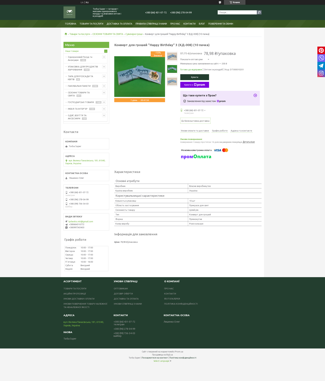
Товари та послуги (79, 34)
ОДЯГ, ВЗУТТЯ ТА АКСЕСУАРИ (77, 117)
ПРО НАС (175, 23)
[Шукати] (259, 12)
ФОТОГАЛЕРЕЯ (172, 298)
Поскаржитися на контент (155, 358)
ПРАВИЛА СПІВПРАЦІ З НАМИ (151, 23)
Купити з (188, 85)
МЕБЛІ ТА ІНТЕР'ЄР (78, 109)
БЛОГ (202, 23)
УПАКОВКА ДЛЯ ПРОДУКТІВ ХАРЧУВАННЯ (83, 68)
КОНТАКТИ (189, 23)
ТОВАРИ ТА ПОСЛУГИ (91, 23)
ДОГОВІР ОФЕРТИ (123, 293)
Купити (194, 77)
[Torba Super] (76, 12)
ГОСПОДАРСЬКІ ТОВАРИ (81, 102)
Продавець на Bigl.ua (162, 355)
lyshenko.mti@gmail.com (81, 221)
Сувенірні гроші (134, 34)
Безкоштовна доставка (197, 121)
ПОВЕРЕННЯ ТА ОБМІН (220, 23)
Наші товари (72, 51)
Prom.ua (179, 352)
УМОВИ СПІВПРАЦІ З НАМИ (128, 304)
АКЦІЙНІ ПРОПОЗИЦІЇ (74, 293)
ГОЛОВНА (70, 23)
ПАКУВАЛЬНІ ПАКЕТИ (79, 86)
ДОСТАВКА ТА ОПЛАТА (119, 23)
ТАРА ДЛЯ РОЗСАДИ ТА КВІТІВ (80, 77)
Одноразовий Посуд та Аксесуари (80, 58)
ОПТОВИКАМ (121, 288)
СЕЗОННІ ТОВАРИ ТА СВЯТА (107, 34)
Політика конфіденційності (182, 358)
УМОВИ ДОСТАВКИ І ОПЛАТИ (78, 298)
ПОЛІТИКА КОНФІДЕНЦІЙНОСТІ (181, 304)
